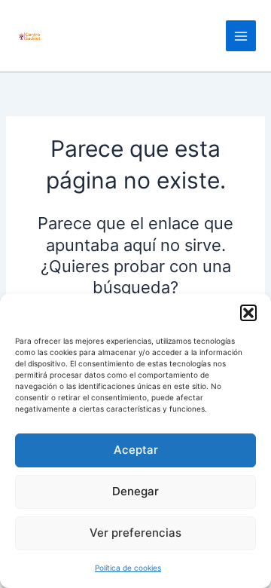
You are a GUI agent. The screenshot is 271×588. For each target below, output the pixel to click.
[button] (248, 312)
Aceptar (136, 450)
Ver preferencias (135, 532)
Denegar (135, 491)
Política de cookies (128, 567)
